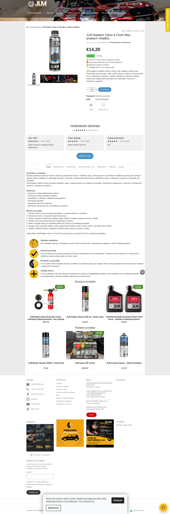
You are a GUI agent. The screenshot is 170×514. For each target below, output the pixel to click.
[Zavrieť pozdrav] (131, 484)
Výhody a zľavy (61, 389)
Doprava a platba (62, 386)
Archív (91, 415)
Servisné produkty (103, 96)
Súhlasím (117, 500)
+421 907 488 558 (37, 389)
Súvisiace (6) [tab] (58, 167)
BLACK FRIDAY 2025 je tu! (97, 401)
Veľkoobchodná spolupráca (65, 392)
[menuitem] (35, 13)
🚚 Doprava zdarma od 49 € (97, 65)
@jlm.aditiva (35, 409)
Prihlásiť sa (33, 492)
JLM (142, 31)
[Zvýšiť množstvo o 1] (96, 89)
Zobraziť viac (85, 156)
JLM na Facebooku (37, 394)
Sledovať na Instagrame (42, 455)
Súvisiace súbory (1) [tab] (86, 167)
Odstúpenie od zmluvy (64, 404)
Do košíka (105, 90)
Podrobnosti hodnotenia (120, 42)
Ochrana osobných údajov (65, 398)
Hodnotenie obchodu (85, 126)
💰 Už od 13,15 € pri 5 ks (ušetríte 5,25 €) (103, 60)
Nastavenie (53, 508)
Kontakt (59, 383)
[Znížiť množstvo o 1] (87, 89)
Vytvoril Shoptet (138, 510)
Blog (58, 395)
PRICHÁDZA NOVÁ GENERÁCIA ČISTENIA (99, 384)
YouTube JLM (35, 404)
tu (93, 501)
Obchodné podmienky (63, 401)
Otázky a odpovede (124, 425)
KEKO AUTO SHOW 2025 (96, 407)
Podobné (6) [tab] (71, 167)
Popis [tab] (48, 167)
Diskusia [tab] (112, 167)
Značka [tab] (121, 167)
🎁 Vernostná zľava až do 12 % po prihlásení (104, 62)
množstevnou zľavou (98, 274)
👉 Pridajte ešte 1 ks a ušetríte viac (100, 67)
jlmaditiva (34, 399)
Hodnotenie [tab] (101, 167)
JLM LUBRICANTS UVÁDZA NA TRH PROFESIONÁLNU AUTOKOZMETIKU (98, 393)
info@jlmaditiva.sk (37, 384)
